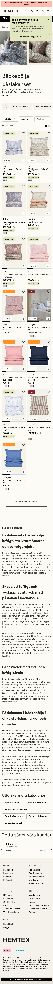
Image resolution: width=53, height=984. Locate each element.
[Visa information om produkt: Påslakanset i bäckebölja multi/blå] (15, 46)
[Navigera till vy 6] (24, 371)
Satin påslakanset (21, 106)
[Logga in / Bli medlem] (32, 11)
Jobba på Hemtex (11, 908)
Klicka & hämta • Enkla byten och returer (26, 980)
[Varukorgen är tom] (42, 11)
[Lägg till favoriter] (23, 133)
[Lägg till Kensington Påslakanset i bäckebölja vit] (48, 318)
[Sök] (26, 11)
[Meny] (48, 11)
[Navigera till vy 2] (9, 268)
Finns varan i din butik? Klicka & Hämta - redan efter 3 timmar (27, 3)
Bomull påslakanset (36, 802)
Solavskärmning (36, 883)
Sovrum (5, 27)
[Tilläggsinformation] (13, 174)
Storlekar (40, 119)
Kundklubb (8, 898)
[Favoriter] (37, 11)
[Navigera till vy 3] (14, 268)
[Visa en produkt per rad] (49, 125)
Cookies (32, 902)
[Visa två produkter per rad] (46, 125)
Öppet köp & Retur (38, 908)
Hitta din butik (35, 898)
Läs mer (5, 95)
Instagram (8, 873)
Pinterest (7, 880)
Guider (32, 912)
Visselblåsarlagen (11, 912)
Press (5, 905)
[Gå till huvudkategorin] (5, 106)
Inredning (33, 880)
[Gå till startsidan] (11, 11)
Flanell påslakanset (13, 816)
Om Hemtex (9, 902)
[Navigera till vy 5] (23, 268)
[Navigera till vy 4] (18, 268)
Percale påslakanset (39, 816)
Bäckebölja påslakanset (16, 809)
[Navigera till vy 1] (4, 268)
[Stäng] (48, 19)
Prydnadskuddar (36, 876)
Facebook (8, 870)
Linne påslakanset (13, 823)
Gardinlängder (35, 873)
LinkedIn (7, 876)
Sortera (24, 119)
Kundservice (34, 895)
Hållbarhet (8, 895)
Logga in (7, 927)
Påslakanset (34, 870)
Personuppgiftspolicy (39, 905)
